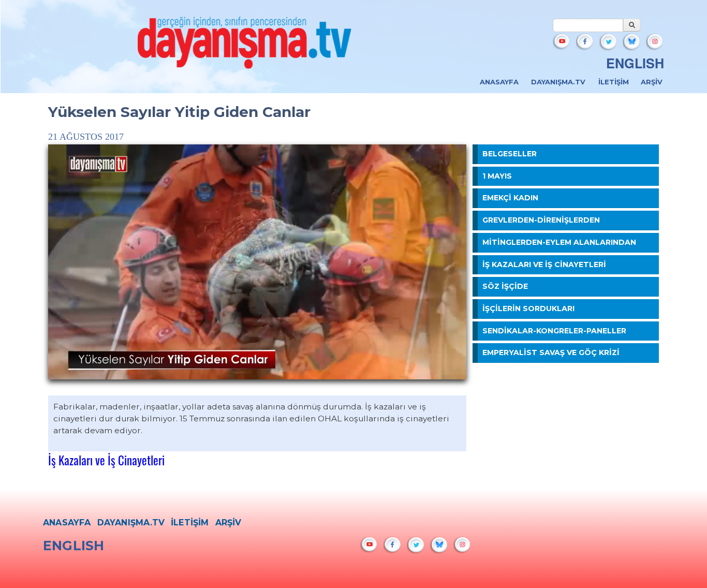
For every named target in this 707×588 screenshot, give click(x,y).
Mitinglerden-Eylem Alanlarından (559, 242)
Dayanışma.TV (558, 82)
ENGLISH (635, 63)
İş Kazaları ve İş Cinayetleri (106, 460)
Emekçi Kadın (510, 197)
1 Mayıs (497, 176)
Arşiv (651, 82)
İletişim (613, 82)
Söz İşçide (505, 286)
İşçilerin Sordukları (528, 308)
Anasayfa (499, 82)
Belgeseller (509, 153)
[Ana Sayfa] (245, 46)
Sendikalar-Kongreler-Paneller (554, 330)
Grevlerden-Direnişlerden (541, 220)
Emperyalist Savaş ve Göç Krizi (551, 352)
